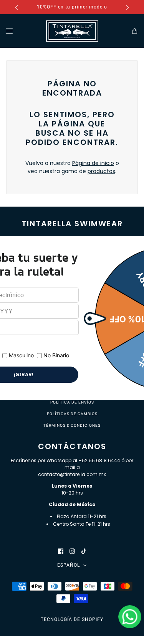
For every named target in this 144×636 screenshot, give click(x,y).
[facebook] (60, 551)
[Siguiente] (127, 7)
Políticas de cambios (72, 414)
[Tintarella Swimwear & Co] (72, 31)
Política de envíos (72, 402)
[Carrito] (134, 31)
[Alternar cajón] (9, 31)
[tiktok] (83, 551)
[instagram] (72, 551)
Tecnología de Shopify (72, 619)
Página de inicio (93, 163)
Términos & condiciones (72, 425)
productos (101, 171)
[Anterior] (16, 7)
